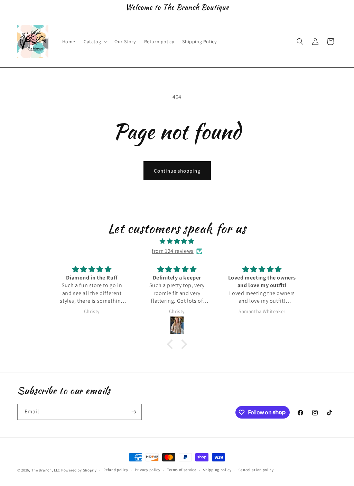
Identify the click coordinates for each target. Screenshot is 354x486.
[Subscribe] (133, 412)
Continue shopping (177, 170)
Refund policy (115, 469)
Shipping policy (217, 469)
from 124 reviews (173, 251)
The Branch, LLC (45, 470)
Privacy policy (147, 469)
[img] (177, 241)
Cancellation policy (256, 469)
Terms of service (181, 469)
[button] (95, 41)
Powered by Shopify (79, 470)
